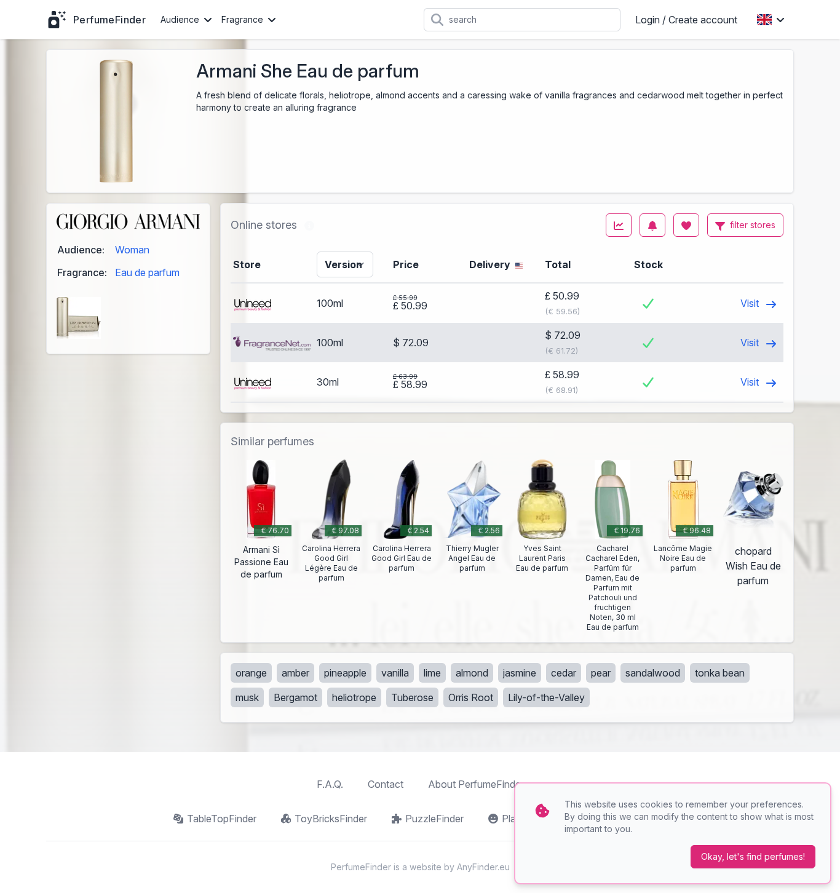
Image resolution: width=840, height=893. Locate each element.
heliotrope (354, 697)
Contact (385, 784)
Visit (750, 303)
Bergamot (295, 697)
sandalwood (652, 673)
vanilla (395, 673)
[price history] (619, 225)
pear (601, 673)
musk (247, 697)
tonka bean (720, 673)
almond (472, 673)
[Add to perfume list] (686, 225)
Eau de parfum (147, 272)
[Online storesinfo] (309, 225)
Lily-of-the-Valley (546, 697)
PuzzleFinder (434, 818)
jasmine (519, 673)
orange (251, 673)
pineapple (345, 673)
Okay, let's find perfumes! (753, 856)
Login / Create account (686, 20)
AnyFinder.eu (483, 867)
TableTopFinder (221, 818)
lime (432, 673)
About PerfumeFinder (476, 784)
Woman (132, 250)
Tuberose (412, 697)
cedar (563, 673)
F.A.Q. (330, 784)
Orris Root (470, 697)
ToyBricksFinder (331, 818)
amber (295, 673)
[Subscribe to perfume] (652, 225)
